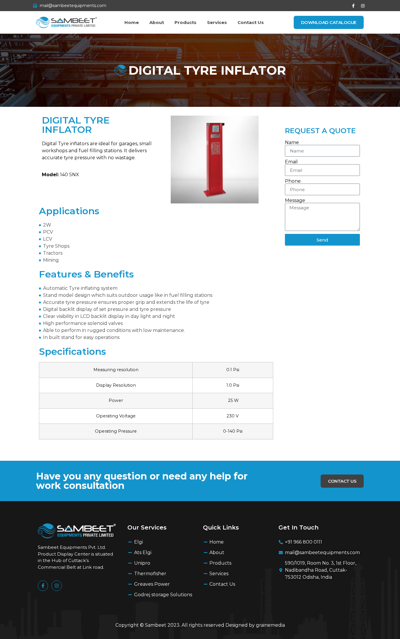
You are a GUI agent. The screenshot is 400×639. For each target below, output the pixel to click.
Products (185, 22)
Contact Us (250, 22)
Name (292, 142)
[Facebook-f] (353, 6)
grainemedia (270, 625)
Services (217, 22)
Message (295, 200)
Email (291, 162)
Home (131, 22)
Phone (293, 181)
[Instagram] (363, 6)
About (156, 22)
